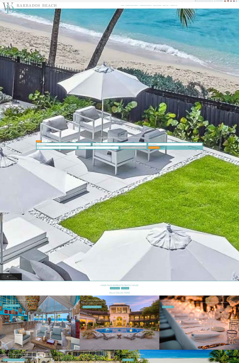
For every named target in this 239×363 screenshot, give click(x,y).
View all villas (128, 360)
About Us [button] (165, 5)
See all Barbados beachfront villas (14, 360)
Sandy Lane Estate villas (11, 305)
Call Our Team (125, 288)
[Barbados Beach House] (30, 8)
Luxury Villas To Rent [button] (131, 5)
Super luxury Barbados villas (92, 307)
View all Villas (168, 307)
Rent (38, 141)
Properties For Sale (145, 5)
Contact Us (173, 5)
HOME (122, 5)
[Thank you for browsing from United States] (236, 1)
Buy (44, 141)
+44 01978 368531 (219, 0)
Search (133, 147)
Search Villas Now (115, 288)
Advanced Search (154, 147)
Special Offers (157, 5)
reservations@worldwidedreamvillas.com (204, 0)
